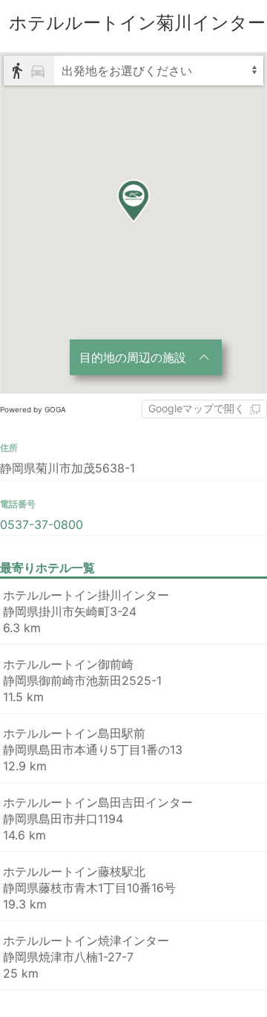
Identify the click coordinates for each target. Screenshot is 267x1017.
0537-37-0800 (41, 524)
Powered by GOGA (33, 409)
